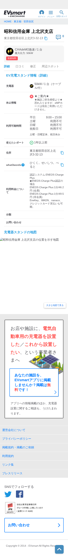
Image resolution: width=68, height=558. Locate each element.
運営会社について (13, 430)
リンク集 (8, 464)
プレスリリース (12, 473)
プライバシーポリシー (16, 438)
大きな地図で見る (55, 305)
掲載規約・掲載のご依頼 (18, 447)
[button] (41, 14)
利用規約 (8, 456)
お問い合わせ (19, 525)
